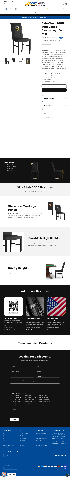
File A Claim (22, 435)
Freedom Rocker (17, 401)
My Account (22, 440)
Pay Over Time (23, 445)
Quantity (43, 43)
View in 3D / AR (8, 329)
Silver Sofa (29, 405)
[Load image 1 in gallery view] (7, 61)
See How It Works (30, 329)
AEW (4, 440)
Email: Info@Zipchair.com (42, 435)
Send (14, 419)
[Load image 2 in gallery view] (14, 61)
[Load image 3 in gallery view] (21, 61)
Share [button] (44, 113)
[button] (4, 4)
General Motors (7, 447)
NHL (4, 438)
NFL (4, 433)
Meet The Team (23, 438)
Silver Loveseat (44, 397)
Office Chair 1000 (31, 397)
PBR (4, 443)
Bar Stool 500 (16, 395)
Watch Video (50, 329)
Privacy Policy (39, 443)
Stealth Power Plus (45, 401)
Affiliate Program (24, 433)
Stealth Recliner (44, 399)
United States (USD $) (9, 468)
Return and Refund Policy (42, 438)
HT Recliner (16, 405)
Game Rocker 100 (17, 403)
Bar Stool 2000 (17, 397)
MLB (4, 435)
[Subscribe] (26, 455)
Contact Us (38, 440)
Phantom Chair (30, 399)
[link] (35, 170)
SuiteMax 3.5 (43, 403)
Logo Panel (29, 395)
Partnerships (23, 443)
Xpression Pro (44, 405)
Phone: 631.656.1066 (41, 433)
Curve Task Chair (17, 399)
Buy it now (54, 90)
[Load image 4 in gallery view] (28, 61)
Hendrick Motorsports (8, 445)
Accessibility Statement (41, 445)
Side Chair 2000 (30, 403)
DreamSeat (22, 447)
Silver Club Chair (44, 395)
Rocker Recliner (30, 401)
